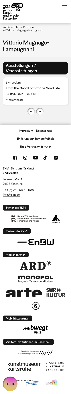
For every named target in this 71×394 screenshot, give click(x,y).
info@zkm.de (11, 194)
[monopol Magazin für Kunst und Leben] (35, 279)
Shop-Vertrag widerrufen (36, 146)
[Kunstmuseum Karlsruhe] (24, 366)
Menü (64, 7)
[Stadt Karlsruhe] (56, 218)
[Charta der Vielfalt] (26, 382)
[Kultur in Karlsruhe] (35, 305)
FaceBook (15, 158)
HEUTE (10, 383)
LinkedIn (56, 158)
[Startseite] (15, 11)
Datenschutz (44, 130)
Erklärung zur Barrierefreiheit (35, 138)
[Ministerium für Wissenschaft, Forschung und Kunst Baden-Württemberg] (29, 218)
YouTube (35, 158)
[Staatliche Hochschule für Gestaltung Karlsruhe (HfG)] (35, 352)
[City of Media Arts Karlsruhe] (52, 382)
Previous (31, 111)
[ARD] (35, 265)
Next (40, 111)
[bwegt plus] (35, 329)
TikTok (45, 158)
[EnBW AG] (35, 242)
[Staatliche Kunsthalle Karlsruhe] (55, 366)
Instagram (25, 158)
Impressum (26, 130)
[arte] (24, 292)
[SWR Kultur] (55, 292)
